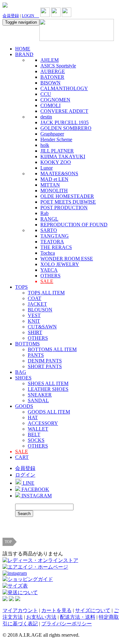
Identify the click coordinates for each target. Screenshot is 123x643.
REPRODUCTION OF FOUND (74, 224)
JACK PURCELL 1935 (64, 122)
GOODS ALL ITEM (49, 411)
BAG (20, 372)
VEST (34, 315)
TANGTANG (54, 236)
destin (46, 116)
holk (44, 145)
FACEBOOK (34, 489)
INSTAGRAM (36, 495)
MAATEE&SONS (59, 173)
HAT (33, 417)
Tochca (47, 253)
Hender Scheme (56, 139)
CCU (45, 94)
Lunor (46, 168)
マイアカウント (20, 610)
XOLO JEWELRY (59, 264)
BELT (34, 434)
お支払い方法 (41, 617)
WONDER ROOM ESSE (66, 258)
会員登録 (11, 15)
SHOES (23, 377)
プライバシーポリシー (66, 623)
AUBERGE (52, 71)
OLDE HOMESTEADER (67, 196)
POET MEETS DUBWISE (68, 202)
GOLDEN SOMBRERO (65, 128)
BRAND (24, 54)
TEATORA (52, 241)
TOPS (21, 287)
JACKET (37, 304)
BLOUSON (40, 309)
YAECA (49, 270)
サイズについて (92, 610)
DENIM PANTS (45, 360)
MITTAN (50, 185)
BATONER (52, 77)
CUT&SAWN (42, 326)
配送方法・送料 (77, 617)
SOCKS (36, 440)
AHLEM (49, 60)
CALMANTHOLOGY (64, 88)
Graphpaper (52, 133)
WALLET (38, 429)
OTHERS (50, 275)
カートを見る (56, 610)
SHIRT (35, 332)
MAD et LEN (54, 179)
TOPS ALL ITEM (46, 292)
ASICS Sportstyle (58, 65)
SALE (46, 281)
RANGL (49, 219)
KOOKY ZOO (55, 162)
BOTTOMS (27, 343)
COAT (34, 298)
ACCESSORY (43, 423)
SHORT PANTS (45, 366)
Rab (44, 213)
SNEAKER (40, 394)
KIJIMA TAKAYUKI (62, 156)
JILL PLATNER (57, 151)
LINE (27, 483)
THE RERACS (56, 247)
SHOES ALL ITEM (48, 383)
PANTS (36, 355)
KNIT (34, 321)
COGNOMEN (55, 99)
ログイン (25, 475)
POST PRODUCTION (64, 207)
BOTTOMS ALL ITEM (52, 349)
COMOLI (50, 105)
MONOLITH (54, 190)
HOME (22, 48)
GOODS (24, 406)
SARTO (48, 230)
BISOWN (50, 82)
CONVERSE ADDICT (64, 111)
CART (22, 457)
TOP (8, 542)
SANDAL (38, 400)
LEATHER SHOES (48, 389)
